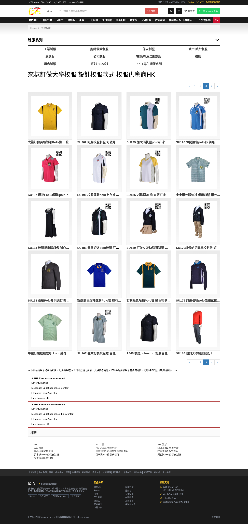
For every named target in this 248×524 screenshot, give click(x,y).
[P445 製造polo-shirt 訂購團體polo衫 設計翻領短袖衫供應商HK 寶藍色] (149, 327)
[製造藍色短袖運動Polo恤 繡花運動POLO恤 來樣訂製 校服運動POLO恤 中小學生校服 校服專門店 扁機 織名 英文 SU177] (99, 274)
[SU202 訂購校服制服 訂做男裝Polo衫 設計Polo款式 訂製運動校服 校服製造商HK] (99, 116)
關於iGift (33, 20)
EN (216, 20)
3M (35, 444)
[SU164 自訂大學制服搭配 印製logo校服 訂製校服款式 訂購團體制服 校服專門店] (198, 327)
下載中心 (187, 20)
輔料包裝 (138, 472)
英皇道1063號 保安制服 (46, 454)
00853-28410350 (176, 490)
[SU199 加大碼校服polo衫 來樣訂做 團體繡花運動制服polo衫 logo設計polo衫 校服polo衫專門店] (149, 116)
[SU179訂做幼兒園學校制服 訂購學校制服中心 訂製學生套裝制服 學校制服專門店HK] (198, 221)
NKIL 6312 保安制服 (168, 447)
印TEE (60, 20)
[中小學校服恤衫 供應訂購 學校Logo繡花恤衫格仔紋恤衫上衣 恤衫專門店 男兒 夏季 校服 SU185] (198, 168)
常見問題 (107, 472)
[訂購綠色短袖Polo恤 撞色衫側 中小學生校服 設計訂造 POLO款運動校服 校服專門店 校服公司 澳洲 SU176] (149, 274)
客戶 (51, 472)
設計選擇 (86, 472)
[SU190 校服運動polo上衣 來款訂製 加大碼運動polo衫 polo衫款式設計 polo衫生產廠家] (99, 168)
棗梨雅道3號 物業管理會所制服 (112, 451)
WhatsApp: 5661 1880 (41, 2)
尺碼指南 (146, 20)
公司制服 (93, 20)
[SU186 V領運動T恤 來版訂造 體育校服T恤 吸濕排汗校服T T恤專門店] (149, 168)
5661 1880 (178, 494)
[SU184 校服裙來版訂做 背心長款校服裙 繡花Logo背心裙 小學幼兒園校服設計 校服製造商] (50, 221)
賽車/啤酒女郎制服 (148, 56)
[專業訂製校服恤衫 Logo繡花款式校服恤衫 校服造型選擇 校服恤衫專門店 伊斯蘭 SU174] (50, 327)
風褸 (81, 20)
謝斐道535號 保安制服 (169, 454)
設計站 (157, 472)
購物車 (191, 11)
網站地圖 (216, 517)
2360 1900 (61, 2)
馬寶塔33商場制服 (43, 458)
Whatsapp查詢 (210, 11)
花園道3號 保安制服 (167, 451)
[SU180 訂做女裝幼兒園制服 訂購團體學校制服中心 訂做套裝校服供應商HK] (149, 221)
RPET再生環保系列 (148, 64)
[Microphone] (171, 11)
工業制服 (50, 49)
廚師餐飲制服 (99, 49)
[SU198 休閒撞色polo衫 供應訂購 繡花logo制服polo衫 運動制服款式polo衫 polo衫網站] (198, 116)
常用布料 (127, 472)
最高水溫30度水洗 (43, 451)
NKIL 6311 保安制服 (106, 447)
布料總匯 (76, 472)
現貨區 (133, 20)
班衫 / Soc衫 (99, 64)
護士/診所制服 (198, 49)
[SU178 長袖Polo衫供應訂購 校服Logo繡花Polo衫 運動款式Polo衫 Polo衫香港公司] (50, 274)
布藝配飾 (121, 20)
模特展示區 (175, 20)
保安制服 (149, 49)
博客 (68, 472)
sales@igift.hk (78, 2)
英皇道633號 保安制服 (107, 454)
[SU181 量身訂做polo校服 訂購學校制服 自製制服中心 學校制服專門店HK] (99, 221)
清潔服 (49, 56)
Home (33, 28)
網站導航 (59, 472)
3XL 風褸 (38, 447)
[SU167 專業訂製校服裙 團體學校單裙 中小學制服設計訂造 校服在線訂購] (99, 327)
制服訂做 (47, 20)
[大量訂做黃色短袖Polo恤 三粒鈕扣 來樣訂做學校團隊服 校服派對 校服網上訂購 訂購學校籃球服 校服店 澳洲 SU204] (50, 116)
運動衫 (71, 20)
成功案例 (160, 20)
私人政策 (43, 472)
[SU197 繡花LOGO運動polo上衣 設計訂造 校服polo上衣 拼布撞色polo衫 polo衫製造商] (50, 168)
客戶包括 (96, 472)
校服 (198, 56)
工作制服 (107, 20)
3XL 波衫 (162, 444)
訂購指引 (117, 472)
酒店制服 (50, 64)
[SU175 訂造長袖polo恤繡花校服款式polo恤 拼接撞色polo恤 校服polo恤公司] (198, 274)
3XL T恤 (100, 444)
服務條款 (33, 472)
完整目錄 (206, 20)
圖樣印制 (148, 472)
